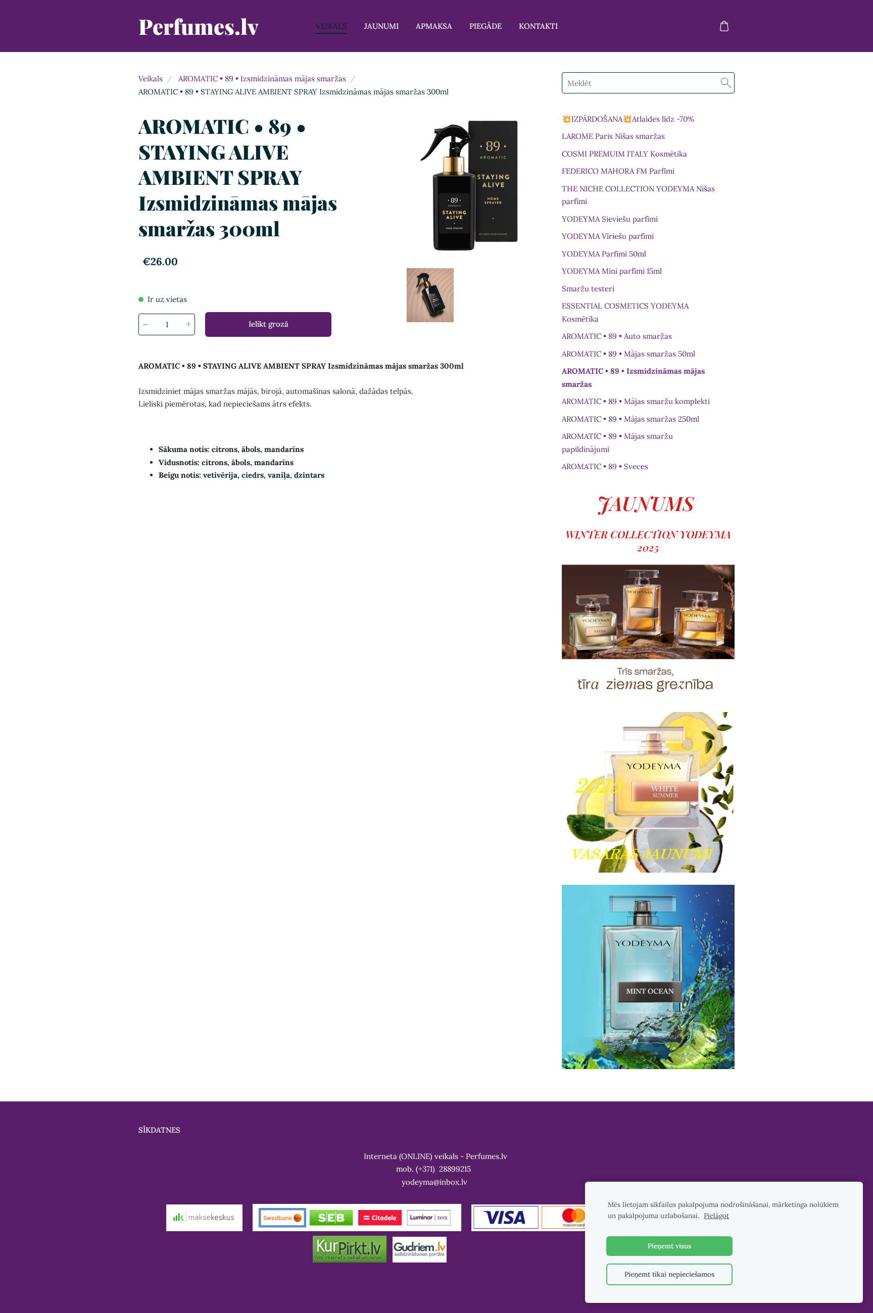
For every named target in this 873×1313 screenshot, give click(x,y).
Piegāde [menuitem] (485, 26)
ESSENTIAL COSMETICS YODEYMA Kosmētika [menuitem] (625, 312)
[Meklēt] (726, 83)
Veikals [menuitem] (331, 26)
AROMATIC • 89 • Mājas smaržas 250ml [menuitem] (630, 419)
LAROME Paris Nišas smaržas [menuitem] (613, 136)
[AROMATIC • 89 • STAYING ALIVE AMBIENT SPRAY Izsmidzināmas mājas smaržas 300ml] (430, 295)
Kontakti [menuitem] (538, 26)
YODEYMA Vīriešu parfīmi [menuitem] (608, 236)
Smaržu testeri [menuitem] (588, 288)
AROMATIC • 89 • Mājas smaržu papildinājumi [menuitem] (617, 442)
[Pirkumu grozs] (724, 26)
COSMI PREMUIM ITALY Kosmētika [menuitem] (624, 154)
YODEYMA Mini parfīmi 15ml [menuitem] (612, 271)
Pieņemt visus (669, 1245)
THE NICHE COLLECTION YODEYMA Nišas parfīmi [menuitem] (638, 195)
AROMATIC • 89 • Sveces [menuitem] (605, 466)
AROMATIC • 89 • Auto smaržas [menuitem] (617, 336)
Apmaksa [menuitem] (434, 26)
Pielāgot (716, 1215)
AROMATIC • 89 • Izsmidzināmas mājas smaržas (262, 78)
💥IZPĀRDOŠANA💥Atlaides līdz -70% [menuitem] (628, 119)
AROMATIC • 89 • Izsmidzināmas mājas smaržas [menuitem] (633, 377)
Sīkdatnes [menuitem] (159, 1130)
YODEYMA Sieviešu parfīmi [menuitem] (610, 219)
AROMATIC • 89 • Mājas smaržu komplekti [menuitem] (636, 401)
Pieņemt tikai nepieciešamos (669, 1274)
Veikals (150, 78)
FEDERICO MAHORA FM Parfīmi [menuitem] (618, 171)
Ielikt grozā (268, 324)
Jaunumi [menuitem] (381, 26)
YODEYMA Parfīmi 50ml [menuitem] (604, 254)
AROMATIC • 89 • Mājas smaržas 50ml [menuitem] (628, 354)
